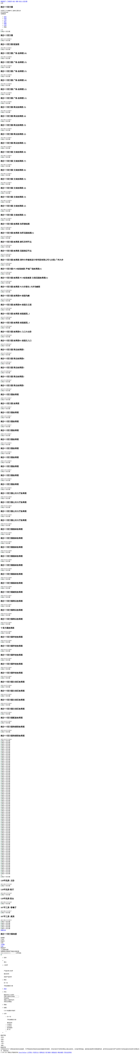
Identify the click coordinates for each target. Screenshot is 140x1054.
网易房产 (3, 1)
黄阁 (17, 1)
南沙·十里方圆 (23, 1)
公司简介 (29, 1052)
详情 (5, 18)
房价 (5, 22)
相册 (5, 23)
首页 (5, 17)
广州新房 (9, 1)
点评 (5, 25)
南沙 (13, 1)
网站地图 (60, 1052)
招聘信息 (42, 1052)
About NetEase (22, 1052)
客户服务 (48, 1052)
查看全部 (3, 930)
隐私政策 (54, 1052)
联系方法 (36, 1052)
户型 (5, 20)
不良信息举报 (68, 1052)
